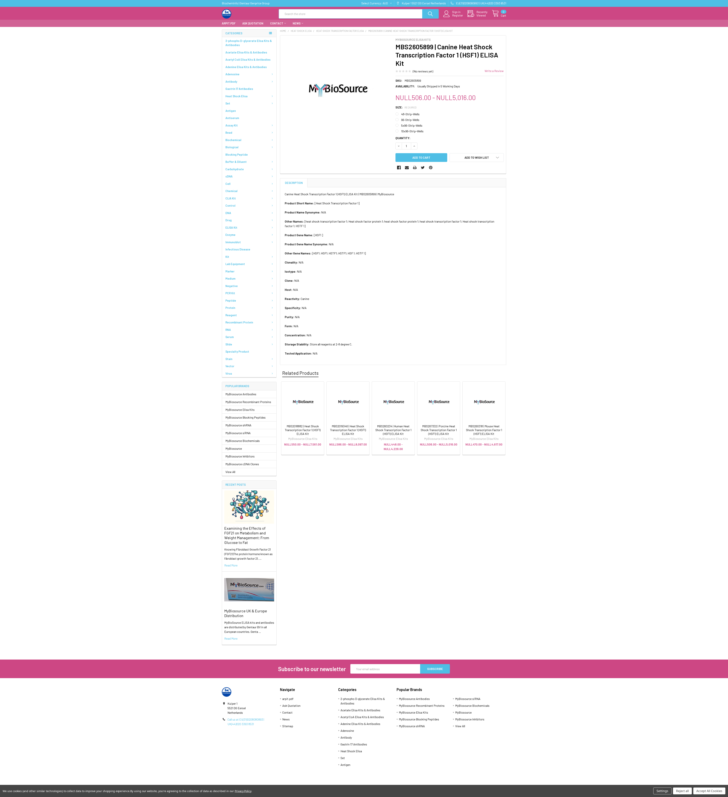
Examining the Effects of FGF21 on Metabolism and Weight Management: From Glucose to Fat (246, 535)
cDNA (229, 176)
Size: (406, 107)
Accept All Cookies (709, 791)
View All (230, 472)
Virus (228, 373)
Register (457, 15)
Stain (228, 359)
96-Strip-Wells (410, 120)
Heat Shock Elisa (236, 96)
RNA (228, 329)
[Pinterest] (430, 167)
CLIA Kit (230, 198)
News (296, 23)
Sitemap (287, 726)
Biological (231, 147)
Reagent (231, 315)
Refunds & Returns (399, 783)
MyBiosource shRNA (238, 425)
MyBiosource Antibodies (240, 394)
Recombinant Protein (239, 322)
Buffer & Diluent (236, 161)
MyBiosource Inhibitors (240, 456)
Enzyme (230, 234)
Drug (228, 220)
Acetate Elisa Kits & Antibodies (246, 52)
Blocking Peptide (236, 154)
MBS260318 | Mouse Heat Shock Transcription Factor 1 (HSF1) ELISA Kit (484, 429)
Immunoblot (233, 242)
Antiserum (232, 118)
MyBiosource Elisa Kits (240, 409)
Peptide (230, 300)
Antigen (230, 110)
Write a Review (494, 71)
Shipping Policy (329, 783)
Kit (227, 256)
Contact (276, 23)
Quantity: (402, 138)
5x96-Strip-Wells (411, 125)
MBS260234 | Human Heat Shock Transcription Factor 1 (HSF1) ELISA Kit (393, 429)
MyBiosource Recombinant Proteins (248, 402)
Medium (230, 278)
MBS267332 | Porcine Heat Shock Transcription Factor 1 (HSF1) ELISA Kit (439, 429)
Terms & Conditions (257, 783)
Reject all (682, 791)
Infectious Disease (237, 249)
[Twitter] (422, 167)
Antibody (231, 81)
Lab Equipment (235, 264)
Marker (230, 271)
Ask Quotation (252, 23)
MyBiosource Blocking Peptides (245, 417)
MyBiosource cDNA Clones (242, 464)
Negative (231, 286)
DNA (228, 213)
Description (294, 182)
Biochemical (233, 140)
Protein (230, 307)
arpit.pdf (228, 23)
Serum (229, 337)
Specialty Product (237, 351)
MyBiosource (233, 448)
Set (227, 103)
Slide (228, 344)
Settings (662, 791)
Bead (228, 132)
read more (231, 565)
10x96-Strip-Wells (412, 131)
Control (230, 205)
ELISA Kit (231, 227)
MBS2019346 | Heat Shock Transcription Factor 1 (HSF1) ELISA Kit (348, 429)
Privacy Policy (471, 783)
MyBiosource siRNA (238, 433)
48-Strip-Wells (410, 114)
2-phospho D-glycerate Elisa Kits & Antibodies (248, 43)
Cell (228, 183)
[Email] (406, 167)
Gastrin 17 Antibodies (239, 88)
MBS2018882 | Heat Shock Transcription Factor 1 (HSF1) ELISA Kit (303, 429)
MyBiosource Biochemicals (242, 440)
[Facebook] (398, 167)
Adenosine (232, 74)
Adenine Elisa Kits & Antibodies (246, 67)
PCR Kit (230, 293)
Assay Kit (231, 125)
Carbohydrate (234, 169)
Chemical (231, 191)
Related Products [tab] (300, 373)
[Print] (414, 167)
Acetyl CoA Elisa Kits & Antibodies (248, 59)
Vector (229, 366)
